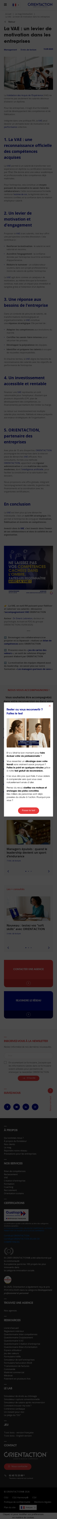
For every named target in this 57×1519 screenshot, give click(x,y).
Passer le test (28, 811)
